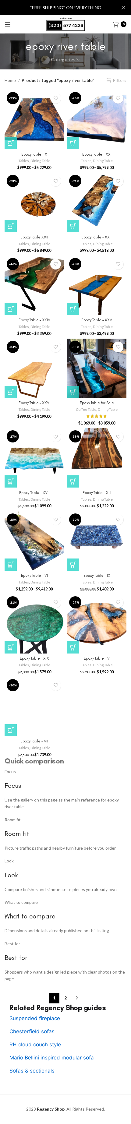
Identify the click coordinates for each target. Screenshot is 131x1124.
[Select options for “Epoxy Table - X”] (11, 143)
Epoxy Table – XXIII (96, 237)
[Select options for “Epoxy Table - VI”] (11, 564)
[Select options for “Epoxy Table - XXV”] (73, 309)
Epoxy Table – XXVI (34, 402)
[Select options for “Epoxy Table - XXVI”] (11, 392)
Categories (63, 59)
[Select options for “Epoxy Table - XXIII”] (73, 226)
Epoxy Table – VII (34, 741)
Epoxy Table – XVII (34, 492)
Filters (119, 80)
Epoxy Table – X (34, 154)
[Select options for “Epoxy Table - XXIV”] (11, 309)
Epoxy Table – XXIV (34, 320)
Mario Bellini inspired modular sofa (51, 1058)
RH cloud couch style (35, 1044)
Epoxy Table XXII (34, 237)
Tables (24, 160)
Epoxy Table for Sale (97, 402)
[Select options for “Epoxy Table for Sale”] (73, 392)
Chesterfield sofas (32, 1031)
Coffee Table (86, 409)
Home (11, 80)
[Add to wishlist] (55, 98)
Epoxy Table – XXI (97, 154)
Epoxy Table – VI (34, 575)
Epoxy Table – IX (96, 575)
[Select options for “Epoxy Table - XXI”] (73, 143)
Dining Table (40, 160)
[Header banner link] (56, 7)
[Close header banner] (123, 7)
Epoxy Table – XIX (34, 658)
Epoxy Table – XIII (97, 492)
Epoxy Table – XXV (96, 320)
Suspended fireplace (34, 1018)
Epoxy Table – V (97, 658)
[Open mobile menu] (8, 24)
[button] (11, 481)
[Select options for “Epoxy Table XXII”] (11, 226)
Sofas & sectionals (32, 1071)
